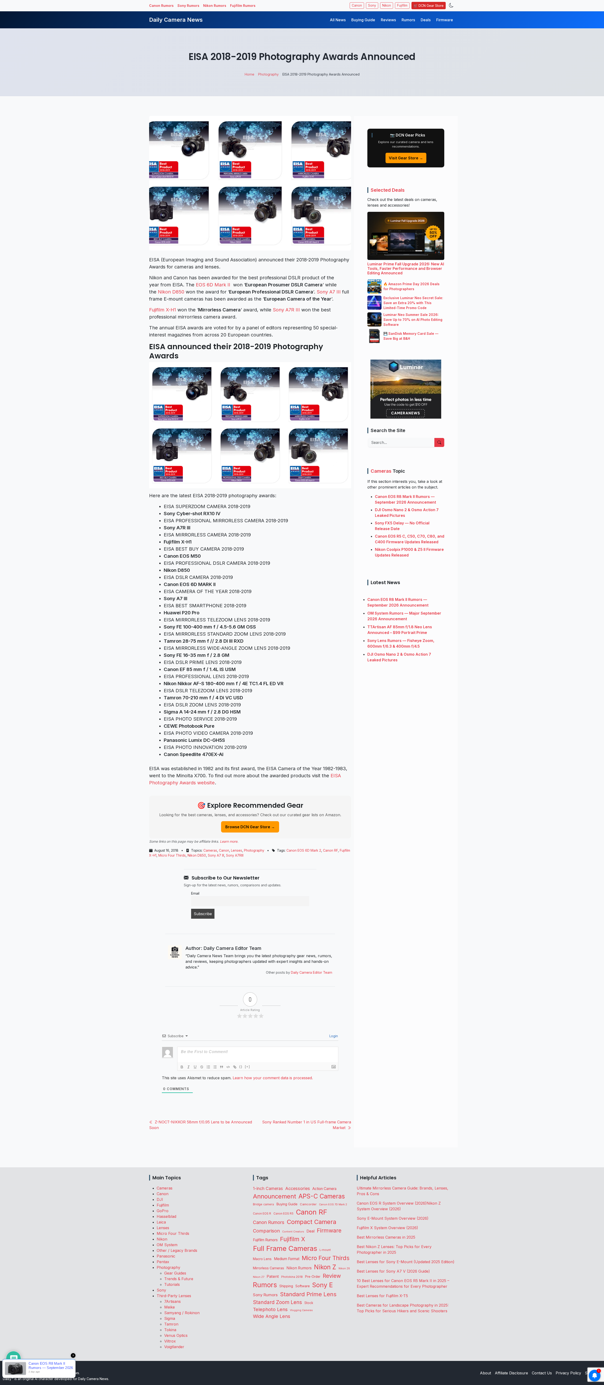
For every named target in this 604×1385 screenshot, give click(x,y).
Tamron (171, 1324)
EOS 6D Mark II (214, 285)
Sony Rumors (188, 6)
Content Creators (293, 1231)
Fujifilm (402, 5)
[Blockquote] (221, 1067)
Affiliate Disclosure (511, 1373)
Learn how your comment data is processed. (273, 1077)
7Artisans (172, 1301)
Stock (308, 1303)
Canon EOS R (262, 1213)
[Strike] (201, 1067)
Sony (372, 5)
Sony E (322, 1285)
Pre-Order (312, 1277)
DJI (160, 1199)
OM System (167, 1244)
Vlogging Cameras (301, 1310)
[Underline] (195, 1067)
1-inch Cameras (268, 1188)
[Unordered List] (215, 1067)
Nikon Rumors (214, 6)
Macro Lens (262, 1259)
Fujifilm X (292, 1239)
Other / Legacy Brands (177, 1250)
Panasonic (166, 1256)
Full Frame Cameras (285, 1248)
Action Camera (324, 1188)
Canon (357, 5)
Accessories (297, 1188)
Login (333, 1036)
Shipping (286, 1286)
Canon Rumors (161, 6)
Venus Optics (176, 1335)
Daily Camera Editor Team (311, 972)
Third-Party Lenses (174, 1295)
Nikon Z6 (344, 1268)
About (485, 1373)
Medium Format (286, 1259)
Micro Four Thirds (172, 855)
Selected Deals (388, 190)
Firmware (444, 19)
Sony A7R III (286, 310)
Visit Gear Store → (406, 158)
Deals (426, 19)
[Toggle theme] (451, 5)
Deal (310, 1231)
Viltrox (170, 1341)
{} (241, 1066)
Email (195, 893)
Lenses (236, 850)
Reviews (388, 19)
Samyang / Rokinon (182, 1312)
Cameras (210, 850)
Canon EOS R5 (283, 1213)
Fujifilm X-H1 (162, 310)
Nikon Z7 (258, 1277)
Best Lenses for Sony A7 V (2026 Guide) (393, 1271)
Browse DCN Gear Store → (250, 826)
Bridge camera (263, 1204)
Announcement (274, 1196)
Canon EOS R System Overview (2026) (392, 1203)
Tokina (170, 1329)
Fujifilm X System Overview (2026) (387, 1227)
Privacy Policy (568, 1373)
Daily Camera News (176, 19)
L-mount (325, 1250)
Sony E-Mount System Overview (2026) (392, 1218)
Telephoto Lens (270, 1309)
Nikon (386, 5)
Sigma (169, 1318)
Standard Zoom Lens (277, 1302)
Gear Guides (175, 1273)
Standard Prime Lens (308, 1294)
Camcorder (308, 1204)
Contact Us (542, 1373)
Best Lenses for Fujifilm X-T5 (382, 1295)
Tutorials (172, 1284)
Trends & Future (178, 1278)
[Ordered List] (208, 1067)
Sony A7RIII (234, 855)
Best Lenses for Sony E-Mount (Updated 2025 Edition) (405, 1261)
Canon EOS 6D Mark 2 (303, 850)
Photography (254, 850)
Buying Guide (363, 19)
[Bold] (182, 1067)
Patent (273, 1276)
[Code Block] (228, 1067)
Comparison (266, 1231)
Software (302, 1286)
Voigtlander (174, 1346)
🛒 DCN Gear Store (429, 6)
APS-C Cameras (321, 1196)
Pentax (163, 1261)
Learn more (228, 841)
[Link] (234, 1067)
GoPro (162, 1210)
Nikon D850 (171, 292)
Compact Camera (311, 1221)
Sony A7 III (329, 292)
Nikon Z (325, 1267)
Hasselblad (166, 1216)
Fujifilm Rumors (243, 6)
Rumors (408, 19)
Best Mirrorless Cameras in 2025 (386, 1237)
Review (332, 1276)
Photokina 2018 (292, 1277)
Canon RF (330, 850)
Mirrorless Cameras (268, 1268)
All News (338, 19)
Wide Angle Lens (271, 1316)
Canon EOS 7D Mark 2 (333, 1204)
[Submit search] (439, 442)
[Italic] (188, 1067)
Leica (161, 1222)
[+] (247, 1066)
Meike (169, 1307)
